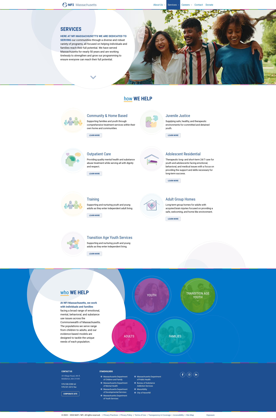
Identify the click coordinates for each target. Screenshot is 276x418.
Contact (198, 4)
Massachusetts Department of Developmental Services (115, 390)
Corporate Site (70, 394)
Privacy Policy (126, 415)
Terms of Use (140, 415)
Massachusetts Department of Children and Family (115, 378)
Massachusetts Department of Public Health (149, 378)
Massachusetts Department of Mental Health (115, 384)
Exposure (211, 415)
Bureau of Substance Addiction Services (146, 384)
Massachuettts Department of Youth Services (115, 397)
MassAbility (142, 389)
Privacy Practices (110, 415)
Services (172, 4)
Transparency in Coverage (159, 415)
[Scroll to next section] (93, 77)
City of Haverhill (144, 392)
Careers (186, 4)
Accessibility (178, 415)
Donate (209, 4)
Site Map (190, 415)
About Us (158, 4)
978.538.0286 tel (68, 384)
